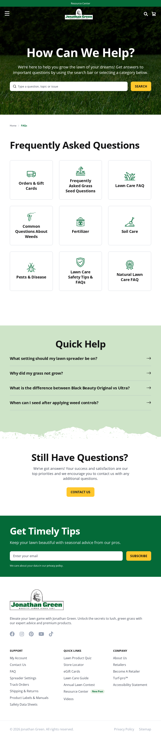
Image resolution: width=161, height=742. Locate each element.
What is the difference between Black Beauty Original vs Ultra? (70, 388)
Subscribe (138, 556)
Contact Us (18, 665)
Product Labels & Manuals (29, 698)
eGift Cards (72, 671)
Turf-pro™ (120, 678)
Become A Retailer (126, 671)
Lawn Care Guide (76, 678)
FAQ (13, 671)
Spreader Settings (23, 678)
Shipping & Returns (24, 691)
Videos (69, 699)
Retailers (119, 665)
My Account (18, 658)
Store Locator (74, 665)
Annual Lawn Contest (79, 685)
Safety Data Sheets (24, 704)
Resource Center (80, 3)
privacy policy (55, 565)
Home (13, 125)
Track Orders (19, 684)
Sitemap (145, 729)
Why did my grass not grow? (36, 373)
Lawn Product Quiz (77, 658)
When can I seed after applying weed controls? (54, 402)
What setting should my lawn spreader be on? (53, 358)
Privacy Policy (124, 729)
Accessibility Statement (130, 685)
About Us (120, 658)
